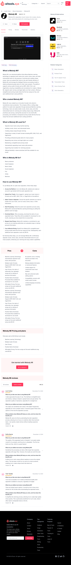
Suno (58, 18)
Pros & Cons (25, 29)
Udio (58, 53)
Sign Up (67, 3)
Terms (28, 528)
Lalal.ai (59, 44)
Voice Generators (59, 90)
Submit (43, 3)
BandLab (59, 27)
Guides (59, 531)
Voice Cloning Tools (59, 86)
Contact (29, 525)
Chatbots (39, 525)
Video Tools (40, 533)
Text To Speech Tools (60, 77)
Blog (58, 534)
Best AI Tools (50, 525)
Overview (3, 29)
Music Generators (17, 11)
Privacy (29, 531)
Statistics (33, 29)
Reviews (17, 29)
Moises (59, 36)
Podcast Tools (58, 73)
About (28, 523)
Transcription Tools (59, 82)
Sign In (62, 3)
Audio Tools (7, 11)
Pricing (10, 29)
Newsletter (30, 534)
